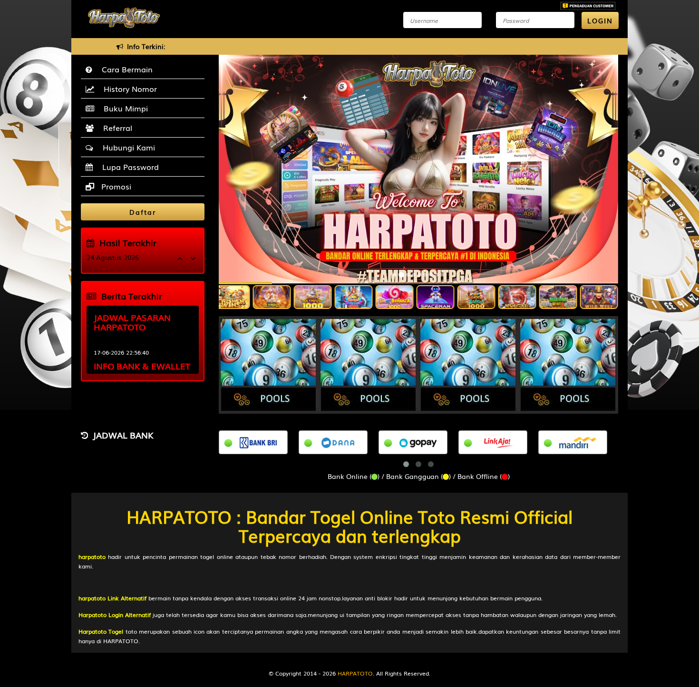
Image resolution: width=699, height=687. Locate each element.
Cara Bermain (125, 69)
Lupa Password (128, 166)
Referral (115, 127)
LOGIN (600, 20)
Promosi (115, 186)
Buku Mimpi (123, 108)
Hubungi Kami (126, 147)
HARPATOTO (355, 673)
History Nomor (128, 88)
